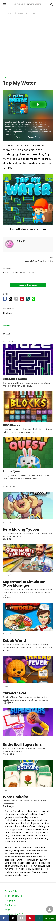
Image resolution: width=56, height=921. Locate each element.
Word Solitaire (15, 797)
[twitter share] (10, 299)
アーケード (7, 634)
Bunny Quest (12, 471)
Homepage (7, 13)
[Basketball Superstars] (28, 722)
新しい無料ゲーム (21, 13)
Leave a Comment (28, 285)
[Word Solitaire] (28, 773)
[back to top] (49, 909)
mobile (6, 325)
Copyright (10, 900)
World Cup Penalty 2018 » (39, 261)
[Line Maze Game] (28, 359)
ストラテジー (8, 523)
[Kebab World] (28, 617)
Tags (7, 909)
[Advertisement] (28, 46)
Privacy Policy (12, 891)
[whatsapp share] (28, 299)
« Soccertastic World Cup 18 (18, 272)
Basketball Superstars (22, 744)
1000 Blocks (11, 425)
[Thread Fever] (28, 669)
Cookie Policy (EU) (14, 914)
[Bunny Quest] (28, 452)
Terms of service (13, 895)
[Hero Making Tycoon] (28, 505)
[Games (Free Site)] (27, 4)
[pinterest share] (22, 299)
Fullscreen (49, 918)
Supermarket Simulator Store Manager (24, 583)
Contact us (10, 905)
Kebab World (14, 640)
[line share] (33, 299)
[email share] (16, 299)
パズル (33, 13)
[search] (51, 4)
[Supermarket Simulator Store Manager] (28, 558)
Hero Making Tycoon (21, 529)
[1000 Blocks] (28, 406)
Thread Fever (14, 693)
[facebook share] (5, 299)
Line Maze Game (15, 379)
